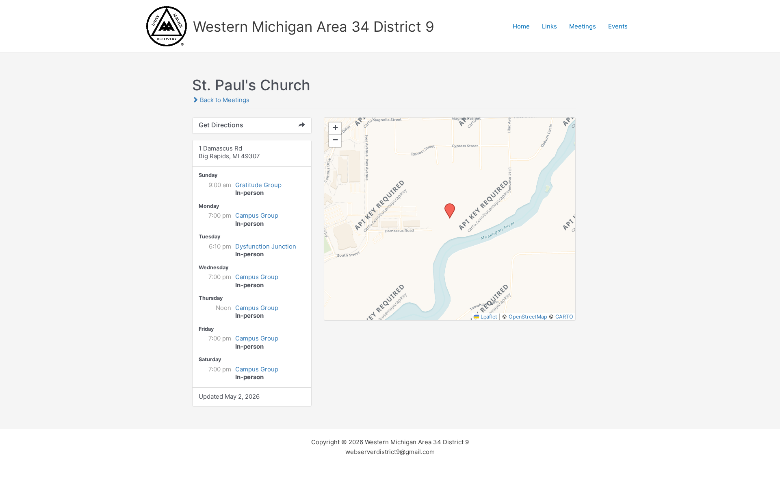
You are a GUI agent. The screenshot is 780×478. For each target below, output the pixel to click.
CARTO (564, 317)
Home (521, 26)
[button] (446, 205)
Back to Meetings (223, 100)
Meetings (582, 26)
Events (618, 26)
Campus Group (256, 215)
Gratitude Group (258, 185)
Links (549, 26)
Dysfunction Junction (265, 246)
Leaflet (488, 317)
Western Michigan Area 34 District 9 (313, 26)
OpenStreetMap (528, 317)
